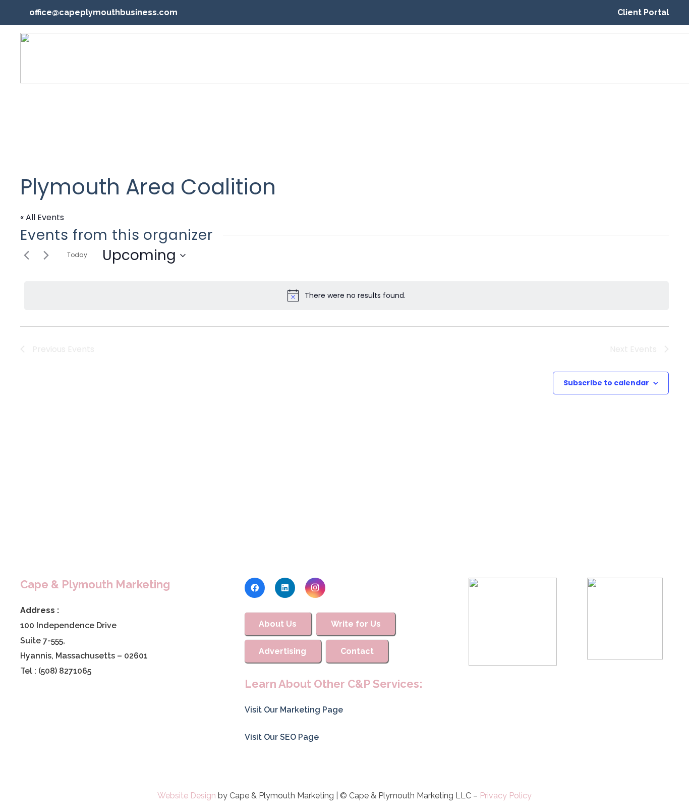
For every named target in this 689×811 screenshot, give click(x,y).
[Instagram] (315, 588)
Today (77, 254)
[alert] (346, 295)
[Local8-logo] (625, 619)
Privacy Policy (506, 795)
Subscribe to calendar (606, 383)
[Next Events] (46, 255)
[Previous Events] (26, 255)
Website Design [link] (186, 795)
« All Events (42, 217)
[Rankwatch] (512, 622)
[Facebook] (255, 588)
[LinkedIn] (285, 588)
